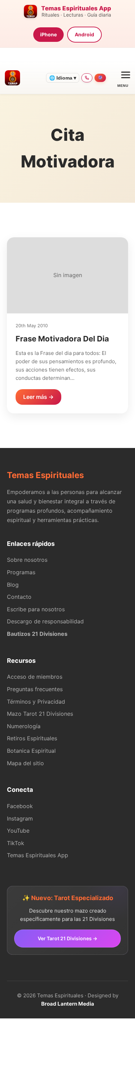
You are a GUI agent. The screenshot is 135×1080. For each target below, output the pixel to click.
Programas (21, 572)
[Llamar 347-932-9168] (86, 77)
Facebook (20, 806)
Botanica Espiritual (31, 750)
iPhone (48, 34)
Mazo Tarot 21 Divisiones (40, 713)
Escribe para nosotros (36, 609)
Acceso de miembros (34, 676)
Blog (13, 584)
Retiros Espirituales (32, 738)
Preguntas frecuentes (35, 689)
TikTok (15, 843)
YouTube (18, 830)
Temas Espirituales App (37, 855)
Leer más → (38, 396)
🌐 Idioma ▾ (62, 78)
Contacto (19, 596)
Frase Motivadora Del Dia (62, 338)
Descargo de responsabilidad (45, 621)
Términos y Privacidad (36, 701)
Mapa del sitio (25, 763)
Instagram (20, 818)
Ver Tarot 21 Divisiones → (67, 938)
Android (84, 34)
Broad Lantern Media (67, 1003)
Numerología (23, 726)
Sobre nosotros (27, 559)
